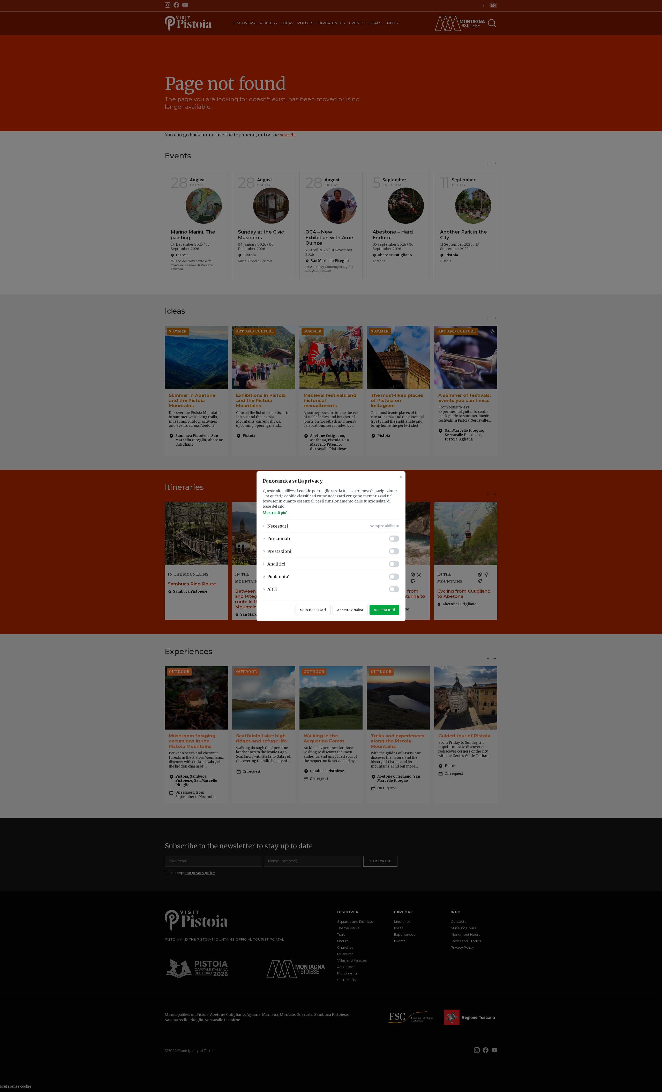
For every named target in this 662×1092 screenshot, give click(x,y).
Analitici (276, 564)
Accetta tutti (384, 610)
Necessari (277, 526)
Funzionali (278, 538)
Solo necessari (313, 610)
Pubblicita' (278, 576)
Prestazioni (279, 551)
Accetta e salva (350, 610)
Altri (272, 589)
